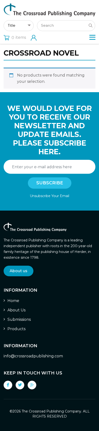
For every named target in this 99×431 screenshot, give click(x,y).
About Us (16, 310)
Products (16, 329)
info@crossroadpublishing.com (33, 356)
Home (13, 300)
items (19, 37)
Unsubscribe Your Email (49, 196)
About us (18, 271)
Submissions (19, 319)
